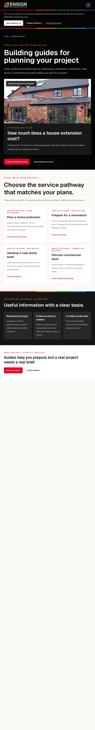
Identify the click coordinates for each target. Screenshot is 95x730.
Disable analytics (34, 23)
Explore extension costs (16, 162)
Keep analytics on (13, 23)
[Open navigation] (88, 5)
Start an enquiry (13, 370)
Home (6, 36)
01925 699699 (33, 370)
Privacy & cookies (53, 23)
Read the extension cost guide (21, 83)
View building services (43, 162)
